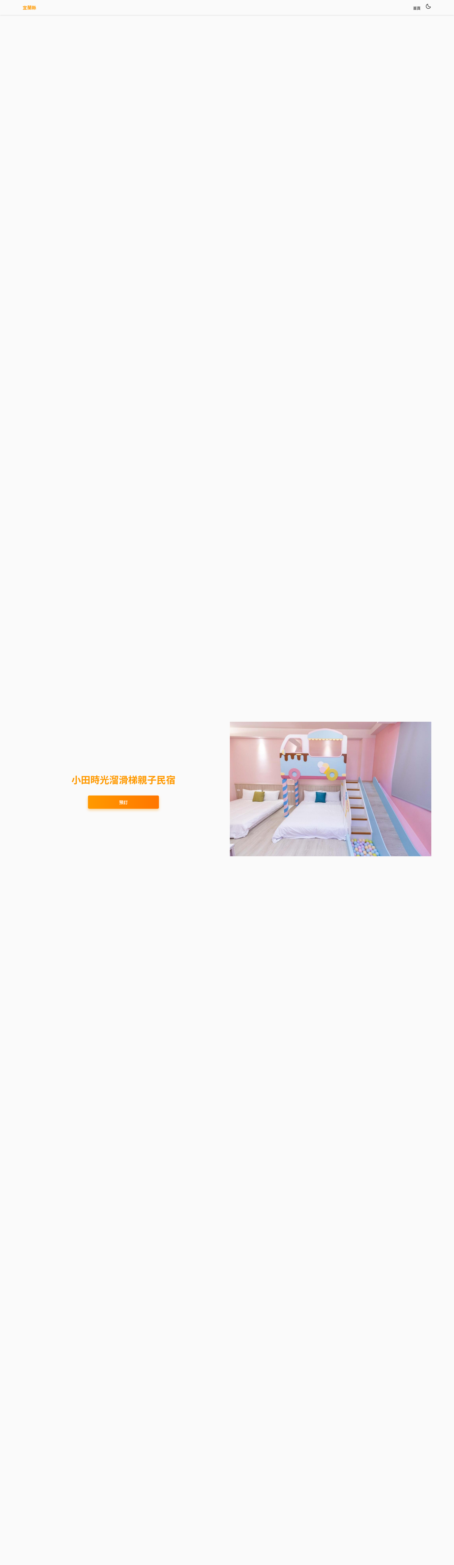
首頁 (417, 8)
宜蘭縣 (29, 7)
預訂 (123, 802)
